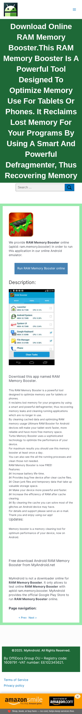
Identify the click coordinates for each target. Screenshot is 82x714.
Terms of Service (16, 680)
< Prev (22, 617)
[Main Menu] (74, 9)
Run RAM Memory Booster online (41, 268)
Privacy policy (14, 685)
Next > (33, 617)
